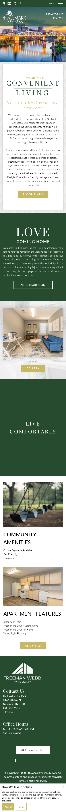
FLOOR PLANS (33, 194)
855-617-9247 (54, 16)
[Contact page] (9, 3)
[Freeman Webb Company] (22, 672)
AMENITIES (33, 645)
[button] (30, 361)
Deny (21, 806)
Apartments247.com (45, 772)
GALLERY (33, 368)
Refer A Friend (33, 750)
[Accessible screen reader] (3, 3)
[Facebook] (15, 761)
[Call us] (21, 3)
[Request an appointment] (15, 3)
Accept (8, 806)
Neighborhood (33, 284)
